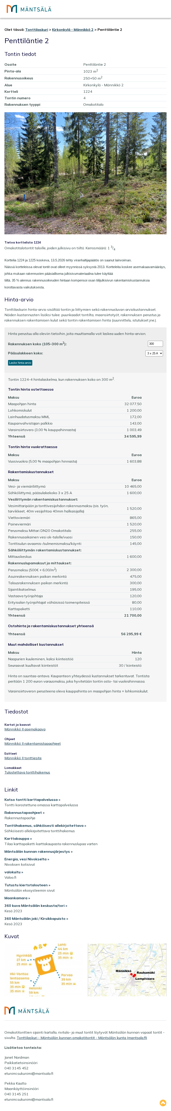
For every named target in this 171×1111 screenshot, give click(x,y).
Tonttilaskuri (36, 29)
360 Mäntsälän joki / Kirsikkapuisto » (36, 918)
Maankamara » (17, 898)
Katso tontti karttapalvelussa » (32, 799)
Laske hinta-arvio (20, 362)
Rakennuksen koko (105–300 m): (37, 343)
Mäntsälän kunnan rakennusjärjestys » (38, 851)
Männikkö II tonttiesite (23, 758)
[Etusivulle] (29, 9)
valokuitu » (13, 872)
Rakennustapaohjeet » (24, 812)
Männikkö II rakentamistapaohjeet (32, 743)
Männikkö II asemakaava (24, 729)
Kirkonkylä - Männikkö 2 (73, 29)
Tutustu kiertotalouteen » (27, 885)
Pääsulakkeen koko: (25, 353)
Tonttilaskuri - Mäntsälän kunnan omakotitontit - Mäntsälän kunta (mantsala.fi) (82, 1037)
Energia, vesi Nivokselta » (26, 859)
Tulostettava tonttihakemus (27, 772)
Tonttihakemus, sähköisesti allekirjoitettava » (45, 825)
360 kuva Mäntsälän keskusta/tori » (35, 905)
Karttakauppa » (18, 838)
